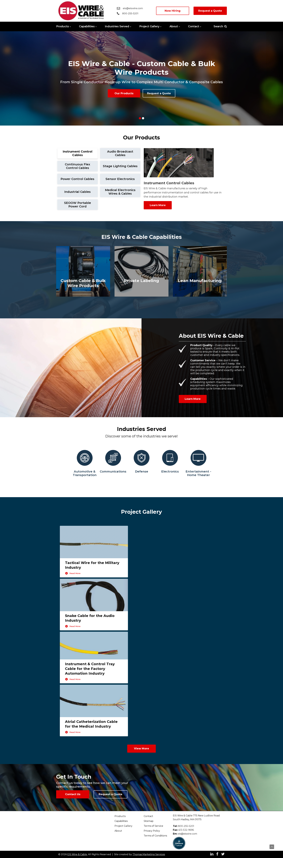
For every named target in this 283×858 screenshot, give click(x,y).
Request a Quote (210, 10)
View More (141, 748)
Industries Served (117, 26)
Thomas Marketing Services (149, 854)
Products (62, 26)
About (174, 26)
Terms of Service (153, 826)
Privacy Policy (152, 830)
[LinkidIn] (211, 854)
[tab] (77, 153)
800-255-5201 (186, 826)
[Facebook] (217, 854)
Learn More (158, 205)
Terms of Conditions (155, 835)
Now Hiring (172, 10)
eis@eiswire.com (187, 833)
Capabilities (87, 26)
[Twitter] (223, 854)
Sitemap (148, 821)
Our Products (124, 93)
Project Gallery (149, 26)
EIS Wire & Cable (77, 854)
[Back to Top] (271, 846)
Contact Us (72, 794)
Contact (193, 26)
